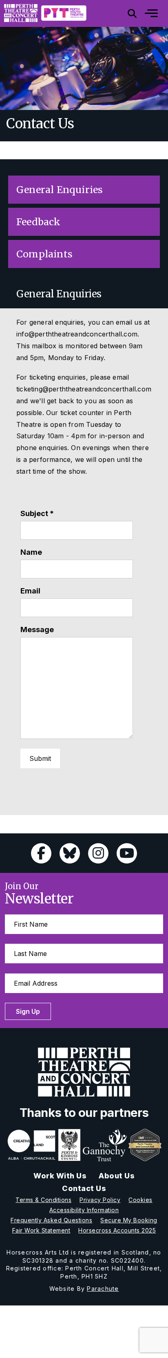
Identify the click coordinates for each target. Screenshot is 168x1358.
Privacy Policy (100, 1199)
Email (30, 591)
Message (37, 629)
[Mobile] (145, 13)
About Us (117, 1175)
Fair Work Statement (41, 1230)
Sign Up (28, 1011)
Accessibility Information (84, 1209)
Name (31, 552)
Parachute (103, 1288)
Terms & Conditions (43, 1199)
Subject (37, 513)
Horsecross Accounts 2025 (117, 1230)
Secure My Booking (128, 1220)
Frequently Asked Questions (51, 1220)
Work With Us (59, 1175)
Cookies (140, 1199)
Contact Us (84, 1188)
